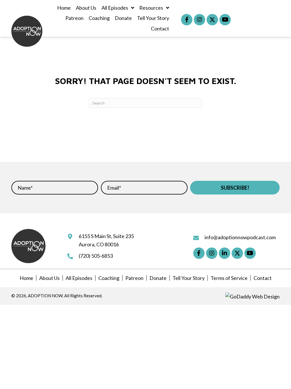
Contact (262, 278)
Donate (158, 278)
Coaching (108, 278)
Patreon (134, 278)
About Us (49, 278)
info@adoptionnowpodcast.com (240, 237)
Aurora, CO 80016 (99, 244)
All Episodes (79, 278)
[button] (186, 19)
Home (26, 278)
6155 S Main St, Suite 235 (106, 236)
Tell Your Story (188, 278)
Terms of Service (229, 278)
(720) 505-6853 (96, 256)
